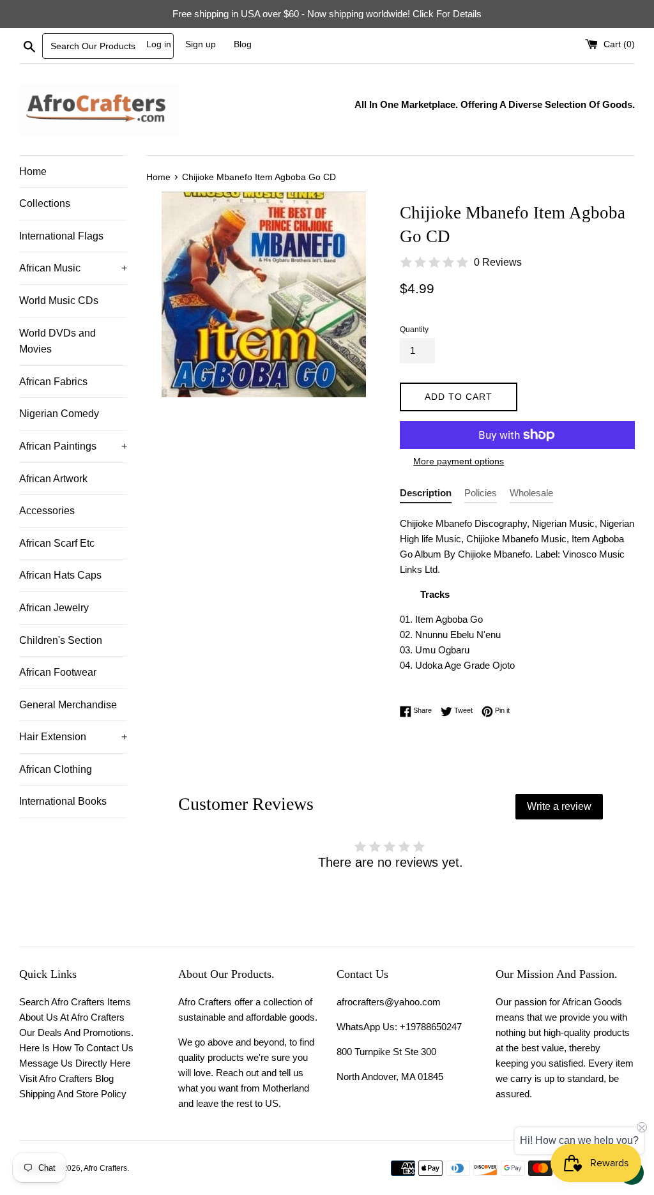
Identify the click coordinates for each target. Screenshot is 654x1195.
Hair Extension (73, 736)
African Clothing (55, 769)
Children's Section (60, 640)
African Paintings (73, 446)
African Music (73, 268)
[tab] (426, 495)
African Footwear (57, 672)
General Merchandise (68, 704)
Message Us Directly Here (74, 1063)
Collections (44, 203)
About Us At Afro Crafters (72, 1017)
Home (33, 171)
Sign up (200, 44)
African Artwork (53, 478)
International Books (63, 801)
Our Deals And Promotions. (76, 1032)
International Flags (61, 236)
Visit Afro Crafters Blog (66, 1078)
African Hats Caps (60, 575)
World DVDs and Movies (57, 341)
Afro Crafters (105, 1168)
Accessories (47, 510)
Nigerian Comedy (59, 413)
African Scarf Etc (57, 543)
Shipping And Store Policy (72, 1093)
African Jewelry (54, 607)
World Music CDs (58, 300)
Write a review (559, 806)
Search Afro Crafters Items (75, 1001)
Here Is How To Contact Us (76, 1047)
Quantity (414, 329)
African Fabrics (53, 381)
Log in (158, 44)
